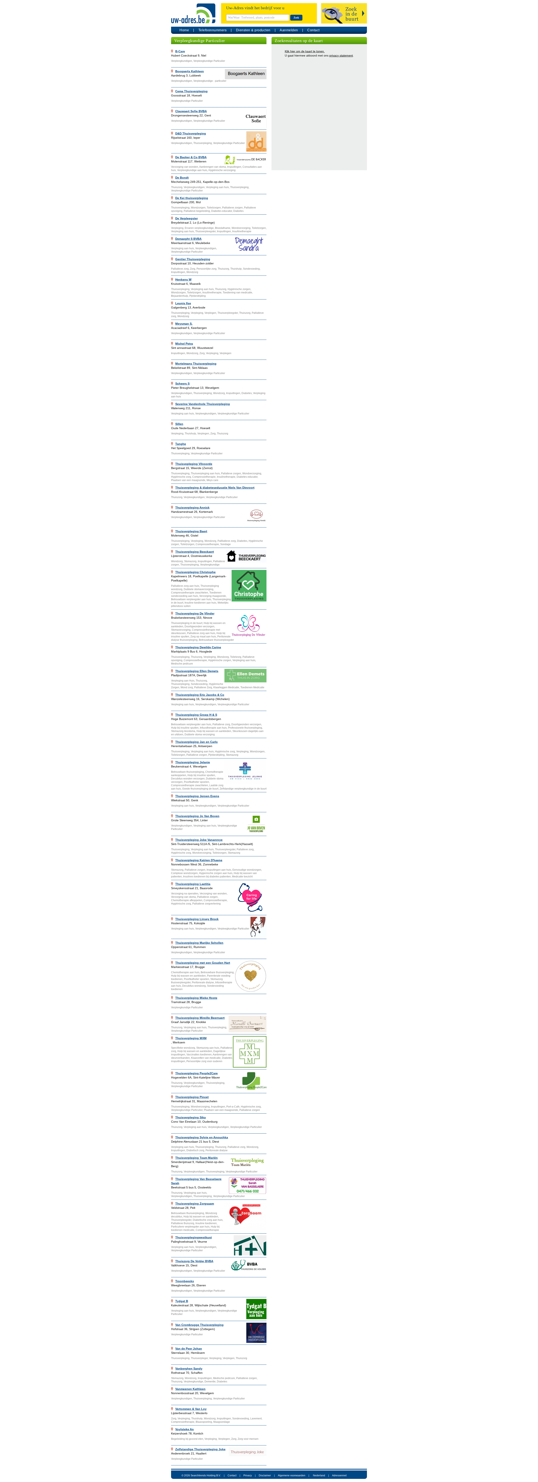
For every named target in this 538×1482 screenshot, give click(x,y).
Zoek (296, 17)
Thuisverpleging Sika (190, 1117)
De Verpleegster (186, 218)
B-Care (180, 51)
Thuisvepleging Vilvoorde (193, 463)
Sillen (179, 424)
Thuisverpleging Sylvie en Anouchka (201, 1137)
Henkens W (183, 279)
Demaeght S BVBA (188, 238)
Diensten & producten (253, 30)
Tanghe (180, 444)
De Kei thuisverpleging (191, 198)
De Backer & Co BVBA (191, 157)
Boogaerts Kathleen (189, 71)
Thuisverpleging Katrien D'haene (198, 860)
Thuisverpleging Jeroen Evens (197, 796)
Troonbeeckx (184, 1281)
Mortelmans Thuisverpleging (195, 363)
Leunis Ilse (183, 303)
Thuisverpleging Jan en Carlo (196, 742)
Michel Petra (184, 343)
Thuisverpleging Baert (191, 531)
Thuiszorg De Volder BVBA (194, 1261)
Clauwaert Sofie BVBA (191, 111)
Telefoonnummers (212, 30)
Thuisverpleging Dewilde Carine (198, 647)
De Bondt (182, 177)
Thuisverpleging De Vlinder (194, 613)
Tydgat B (181, 1301)
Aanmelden (289, 30)
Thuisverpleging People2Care (196, 1073)
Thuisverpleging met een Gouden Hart (202, 962)
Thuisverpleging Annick (192, 507)
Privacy (247, 1475)
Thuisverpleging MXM (191, 1038)
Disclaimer (265, 1475)
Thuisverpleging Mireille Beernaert (200, 1017)
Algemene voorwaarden (291, 1475)
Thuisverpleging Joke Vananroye (199, 839)
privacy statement (341, 55)
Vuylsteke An (184, 1429)
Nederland (319, 1475)
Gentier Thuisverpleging (192, 259)
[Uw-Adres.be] (194, 13)
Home (184, 30)
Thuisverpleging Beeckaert (194, 551)
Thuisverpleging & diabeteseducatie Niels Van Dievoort (214, 487)
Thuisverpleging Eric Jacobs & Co (199, 694)
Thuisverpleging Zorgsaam (194, 1203)
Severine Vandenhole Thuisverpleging (202, 404)
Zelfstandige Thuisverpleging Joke (200, 1449)
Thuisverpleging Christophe (195, 572)
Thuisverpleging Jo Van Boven (197, 816)
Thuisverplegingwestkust (193, 1237)
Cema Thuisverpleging (191, 91)
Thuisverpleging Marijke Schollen (199, 942)
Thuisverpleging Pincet (192, 1097)
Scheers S (182, 383)
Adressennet (339, 1475)
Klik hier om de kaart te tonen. (305, 51)
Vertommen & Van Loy (191, 1409)
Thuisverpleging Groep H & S (196, 714)
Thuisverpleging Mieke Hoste (196, 997)
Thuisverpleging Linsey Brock (197, 919)
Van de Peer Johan (188, 1348)
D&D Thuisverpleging (190, 133)
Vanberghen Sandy (188, 1368)
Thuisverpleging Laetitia (192, 884)
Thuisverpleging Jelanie (192, 762)
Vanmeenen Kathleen (190, 1389)
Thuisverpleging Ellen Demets (196, 671)
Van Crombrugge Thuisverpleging (199, 1324)
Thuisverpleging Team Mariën (196, 1157)
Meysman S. (184, 323)
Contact (313, 30)
